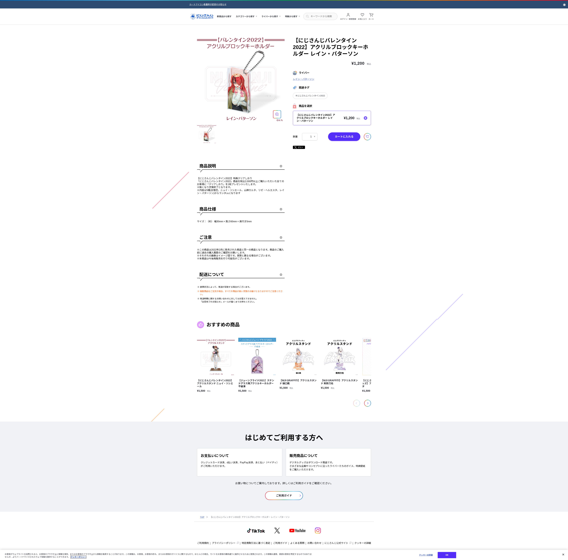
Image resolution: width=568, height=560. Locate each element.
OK (447, 555)
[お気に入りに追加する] (367, 136)
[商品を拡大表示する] (277, 114)
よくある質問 (297, 543)
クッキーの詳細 (362, 543)
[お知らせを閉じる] (564, 4)
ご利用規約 (203, 543)
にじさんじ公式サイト (336, 543)
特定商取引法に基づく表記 (256, 543)
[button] (367, 403)
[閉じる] (563, 554)
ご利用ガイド (280, 543)
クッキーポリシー (78, 557)
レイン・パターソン (303, 79)
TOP (202, 517)
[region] (284, 555)
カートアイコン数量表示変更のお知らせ (207, 4)
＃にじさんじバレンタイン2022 (310, 95)
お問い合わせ (314, 543)
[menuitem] (224, 16)
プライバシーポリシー (223, 543)
